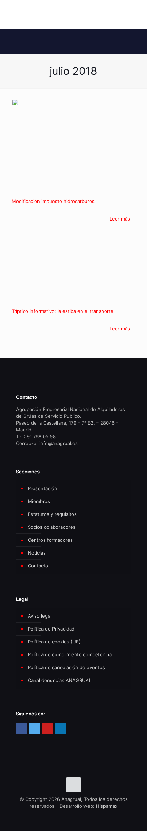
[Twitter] (34, 728)
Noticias (37, 553)
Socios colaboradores (52, 527)
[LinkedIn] (60, 728)
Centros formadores (50, 540)
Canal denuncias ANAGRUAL (59, 680)
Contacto (38, 566)
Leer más (120, 219)
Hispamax (106, 806)
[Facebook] (21, 728)
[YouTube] (47, 728)
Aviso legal (39, 616)
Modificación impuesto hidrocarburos (53, 201)
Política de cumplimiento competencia (70, 654)
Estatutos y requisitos (52, 514)
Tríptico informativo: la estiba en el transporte (62, 311)
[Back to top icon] (73, 784)
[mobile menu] (137, 14)
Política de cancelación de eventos (66, 667)
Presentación (42, 488)
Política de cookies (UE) (54, 641)
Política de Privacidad (51, 629)
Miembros (39, 501)
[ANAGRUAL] (73, 14)
